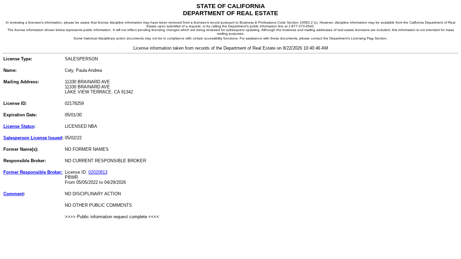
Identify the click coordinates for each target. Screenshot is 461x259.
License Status (18, 126)
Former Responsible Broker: (32, 172)
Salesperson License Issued (32, 137)
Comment (13, 193)
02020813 (97, 172)
